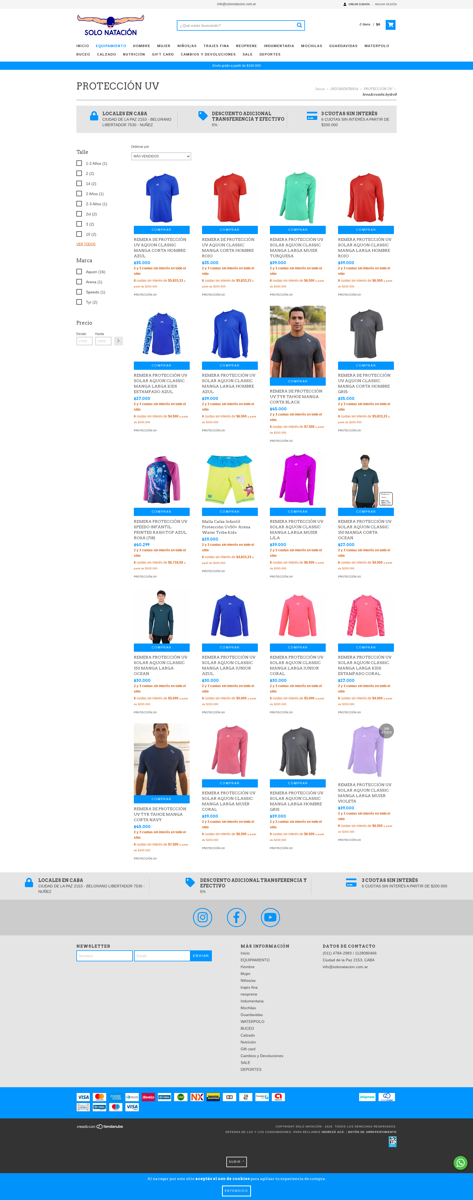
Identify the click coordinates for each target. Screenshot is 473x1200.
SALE (248, 54)
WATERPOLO (376, 46)
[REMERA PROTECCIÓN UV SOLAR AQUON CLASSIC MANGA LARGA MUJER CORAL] (230, 751)
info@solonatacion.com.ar (236, 4)
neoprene (246, 46)
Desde (81, 334)
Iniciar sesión (386, 4)
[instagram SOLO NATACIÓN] (202, 917)
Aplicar (118, 341)
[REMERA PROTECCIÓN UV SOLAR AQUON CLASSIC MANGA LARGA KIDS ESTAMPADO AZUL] (162, 334)
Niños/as (187, 46)
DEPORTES (270, 54)
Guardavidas (343, 46)
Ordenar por (140, 147)
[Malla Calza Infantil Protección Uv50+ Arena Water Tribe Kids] (230, 480)
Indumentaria (279, 46)
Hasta (99, 334)
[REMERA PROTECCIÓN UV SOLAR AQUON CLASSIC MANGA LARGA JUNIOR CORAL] (298, 616)
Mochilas (311, 46)
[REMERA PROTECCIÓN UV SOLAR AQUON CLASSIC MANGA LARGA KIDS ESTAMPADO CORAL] (366, 616)
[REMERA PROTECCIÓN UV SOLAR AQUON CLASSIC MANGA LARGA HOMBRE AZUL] (230, 334)
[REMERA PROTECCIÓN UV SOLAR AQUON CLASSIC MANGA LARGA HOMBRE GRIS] (298, 751)
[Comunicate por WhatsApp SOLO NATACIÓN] (461, 1163)
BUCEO (83, 54)
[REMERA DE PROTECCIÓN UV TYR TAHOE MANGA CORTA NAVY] (162, 759)
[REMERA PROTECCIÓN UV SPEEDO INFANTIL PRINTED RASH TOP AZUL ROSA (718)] (162, 480)
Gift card (163, 54)
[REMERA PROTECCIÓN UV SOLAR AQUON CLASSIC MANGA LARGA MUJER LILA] (298, 480)
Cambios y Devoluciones (208, 54)
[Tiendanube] (100, 1128)
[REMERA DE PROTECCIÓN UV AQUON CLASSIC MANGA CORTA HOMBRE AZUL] (162, 198)
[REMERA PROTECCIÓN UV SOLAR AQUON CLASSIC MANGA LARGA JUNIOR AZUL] (230, 616)
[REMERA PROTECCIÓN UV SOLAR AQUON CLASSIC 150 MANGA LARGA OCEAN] (162, 616)
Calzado (106, 54)
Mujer (164, 46)
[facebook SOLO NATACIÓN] (236, 917)
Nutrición (134, 54)
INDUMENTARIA (344, 89)
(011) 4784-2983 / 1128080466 (350, 953)
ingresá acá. (333, 1131)
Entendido (236, 1191)
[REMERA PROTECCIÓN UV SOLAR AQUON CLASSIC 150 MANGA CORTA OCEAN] (366, 480)
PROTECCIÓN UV (378, 89)
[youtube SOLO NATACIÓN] (270, 917)
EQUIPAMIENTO (111, 46)
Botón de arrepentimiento (372, 1131)
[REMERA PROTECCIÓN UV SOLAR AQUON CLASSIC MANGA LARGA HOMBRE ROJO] (366, 198)
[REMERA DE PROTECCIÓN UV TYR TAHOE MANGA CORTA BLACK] (298, 341)
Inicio (82, 46)
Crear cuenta (359, 4)
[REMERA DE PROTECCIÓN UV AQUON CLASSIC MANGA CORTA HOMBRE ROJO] (230, 198)
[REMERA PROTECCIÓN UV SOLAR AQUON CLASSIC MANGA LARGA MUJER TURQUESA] (298, 198)
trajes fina (216, 46)
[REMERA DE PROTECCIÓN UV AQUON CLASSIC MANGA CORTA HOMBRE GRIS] (366, 334)
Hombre (141, 46)
